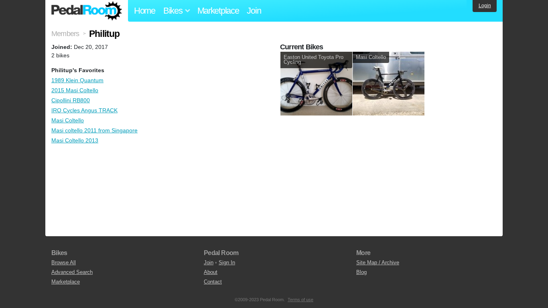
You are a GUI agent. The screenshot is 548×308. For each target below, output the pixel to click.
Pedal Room (86, 10)
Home (144, 11)
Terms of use (300, 299)
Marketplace (218, 11)
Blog (361, 272)
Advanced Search (72, 272)
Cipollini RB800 (70, 100)
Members (65, 34)
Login (485, 5)
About (210, 272)
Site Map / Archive (377, 262)
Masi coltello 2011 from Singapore (94, 130)
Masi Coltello (67, 120)
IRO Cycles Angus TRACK (84, 110)
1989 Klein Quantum (77, 80)
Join (254, 11)
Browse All (63, 262)
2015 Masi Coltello (74, 90)
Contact (213, 282)
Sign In (227, 262)
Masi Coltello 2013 (74, 140)
